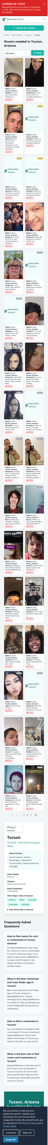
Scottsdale (13, 904)
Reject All (27, 1132)
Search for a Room (26, 28)
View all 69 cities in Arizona (21, 920)
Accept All (11, 1139)
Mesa (22, 900)
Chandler (32, 900)
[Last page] (35, 815)
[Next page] (31, 815)
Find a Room (17, 35)
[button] (44, 19)
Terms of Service (34, 1123)
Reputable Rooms (15, 19)
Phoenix (12, 900)
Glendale (25, 904)
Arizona (28, 35)
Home (6, 35)
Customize (11, 1132)
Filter (39, 52)
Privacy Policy (13, 1126)
